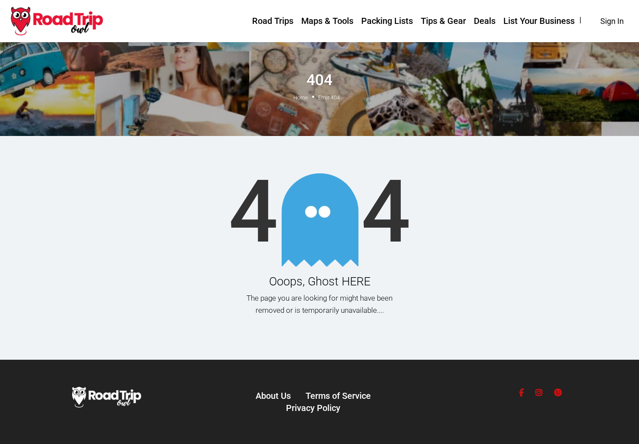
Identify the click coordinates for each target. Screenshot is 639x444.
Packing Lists (387, 21)
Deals (485, 21)
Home (300, 98)
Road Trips (272, 21)
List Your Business (539, 21)
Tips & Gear (443, 21)
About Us (273, 396)
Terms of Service (338, 396)
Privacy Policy (313, 408)
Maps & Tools (327, 21)
